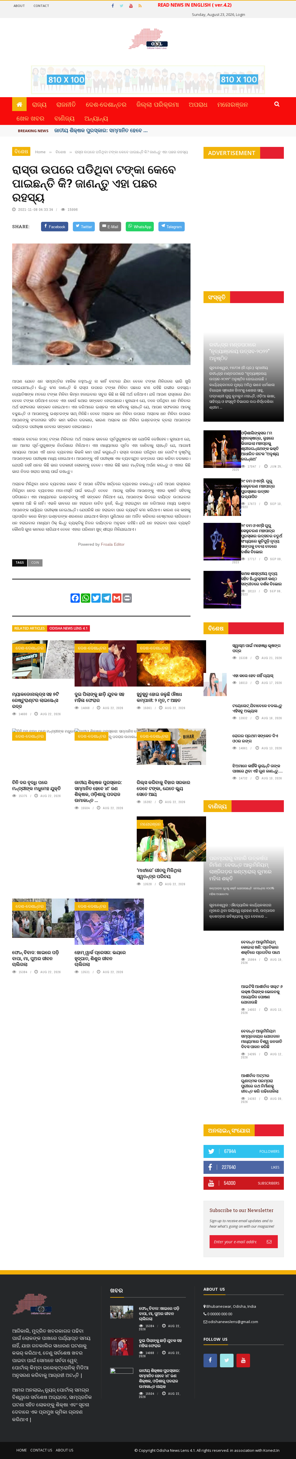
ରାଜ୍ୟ (39, 104)
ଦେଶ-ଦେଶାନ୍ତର (106, 104)
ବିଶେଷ (21, 151)
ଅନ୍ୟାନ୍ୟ (96, 118)
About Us (64, 1450)
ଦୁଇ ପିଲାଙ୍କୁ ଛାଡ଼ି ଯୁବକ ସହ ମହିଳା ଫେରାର (99, 697)
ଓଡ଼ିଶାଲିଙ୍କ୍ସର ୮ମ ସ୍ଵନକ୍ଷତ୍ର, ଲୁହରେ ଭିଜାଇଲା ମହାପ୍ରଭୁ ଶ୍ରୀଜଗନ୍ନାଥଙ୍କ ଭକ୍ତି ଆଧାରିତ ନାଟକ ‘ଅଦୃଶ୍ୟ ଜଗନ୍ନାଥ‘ (260, 446)
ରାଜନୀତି (66, 104)
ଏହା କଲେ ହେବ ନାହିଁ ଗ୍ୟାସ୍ (252, 675)
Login (240, 14)
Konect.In (271, 1450)
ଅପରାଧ (198, 104)
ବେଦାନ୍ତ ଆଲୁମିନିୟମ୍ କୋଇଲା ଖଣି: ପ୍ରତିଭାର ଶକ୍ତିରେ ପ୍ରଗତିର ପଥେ (260, 947)
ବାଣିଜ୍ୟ (64, 118)
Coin (35, 562)
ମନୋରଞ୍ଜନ (232, 104)
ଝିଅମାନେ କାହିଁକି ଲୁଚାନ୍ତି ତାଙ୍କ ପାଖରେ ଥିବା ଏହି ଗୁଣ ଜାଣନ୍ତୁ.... (257, 768)
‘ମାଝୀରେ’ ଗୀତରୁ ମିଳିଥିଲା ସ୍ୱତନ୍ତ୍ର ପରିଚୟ (159, 873)
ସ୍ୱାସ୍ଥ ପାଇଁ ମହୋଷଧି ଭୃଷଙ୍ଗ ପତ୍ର (256, 648)
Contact (41, 5)
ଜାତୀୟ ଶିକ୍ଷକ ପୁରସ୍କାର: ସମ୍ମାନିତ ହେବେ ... (101, 130)
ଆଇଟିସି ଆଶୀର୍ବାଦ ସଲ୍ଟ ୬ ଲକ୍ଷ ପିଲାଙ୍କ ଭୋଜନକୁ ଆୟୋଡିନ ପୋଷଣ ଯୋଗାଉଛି (262, 994)
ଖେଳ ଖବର (30, 118)
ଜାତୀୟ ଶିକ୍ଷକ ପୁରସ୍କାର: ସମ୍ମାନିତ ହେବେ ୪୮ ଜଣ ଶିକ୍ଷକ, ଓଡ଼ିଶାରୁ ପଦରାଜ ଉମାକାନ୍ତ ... (98, 791)
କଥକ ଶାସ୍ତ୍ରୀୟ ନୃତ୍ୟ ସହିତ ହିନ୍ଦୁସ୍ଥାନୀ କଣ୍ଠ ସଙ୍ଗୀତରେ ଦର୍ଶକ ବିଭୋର (261, 578)
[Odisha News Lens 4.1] (32, 1304)
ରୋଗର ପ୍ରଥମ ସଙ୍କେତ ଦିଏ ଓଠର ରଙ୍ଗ (255, 738)
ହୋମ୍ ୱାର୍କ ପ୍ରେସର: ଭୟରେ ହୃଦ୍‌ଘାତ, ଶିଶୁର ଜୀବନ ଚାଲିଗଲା (100, 958)
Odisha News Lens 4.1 (68, 628)
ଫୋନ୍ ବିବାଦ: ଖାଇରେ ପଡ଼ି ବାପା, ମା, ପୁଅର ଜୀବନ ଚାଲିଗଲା (35, 958)
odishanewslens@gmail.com (233, 1321)
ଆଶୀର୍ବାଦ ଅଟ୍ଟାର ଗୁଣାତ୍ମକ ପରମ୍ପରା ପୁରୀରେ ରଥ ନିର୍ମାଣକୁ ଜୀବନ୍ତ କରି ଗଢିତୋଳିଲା (259, 1083)
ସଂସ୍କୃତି (216, 297)
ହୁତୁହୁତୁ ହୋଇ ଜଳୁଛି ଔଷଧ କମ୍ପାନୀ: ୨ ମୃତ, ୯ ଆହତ (159, 697)
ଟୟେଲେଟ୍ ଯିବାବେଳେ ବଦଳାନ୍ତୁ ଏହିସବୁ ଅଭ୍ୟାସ (257, 708)
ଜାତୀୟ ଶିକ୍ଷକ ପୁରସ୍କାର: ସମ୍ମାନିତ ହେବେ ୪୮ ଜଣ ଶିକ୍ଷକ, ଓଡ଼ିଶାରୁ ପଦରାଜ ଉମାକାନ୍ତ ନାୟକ (159, 1378)
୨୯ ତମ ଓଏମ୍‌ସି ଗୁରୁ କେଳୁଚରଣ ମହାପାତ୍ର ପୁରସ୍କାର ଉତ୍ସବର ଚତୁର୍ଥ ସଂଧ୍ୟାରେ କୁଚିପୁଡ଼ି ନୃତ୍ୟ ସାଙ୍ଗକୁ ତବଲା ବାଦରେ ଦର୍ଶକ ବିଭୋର (261, 538)
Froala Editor (113, 544)
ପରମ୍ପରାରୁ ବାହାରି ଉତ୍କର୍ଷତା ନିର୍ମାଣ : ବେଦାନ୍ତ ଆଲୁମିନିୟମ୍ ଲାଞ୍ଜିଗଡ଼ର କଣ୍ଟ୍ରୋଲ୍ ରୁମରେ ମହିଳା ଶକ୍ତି (240, 868)
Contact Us (41, 1450)
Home (21, 1450)
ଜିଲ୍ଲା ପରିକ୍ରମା (157, 104)
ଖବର (116, 1290)
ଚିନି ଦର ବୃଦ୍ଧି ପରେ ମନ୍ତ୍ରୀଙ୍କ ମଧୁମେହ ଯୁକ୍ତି (36, 785)
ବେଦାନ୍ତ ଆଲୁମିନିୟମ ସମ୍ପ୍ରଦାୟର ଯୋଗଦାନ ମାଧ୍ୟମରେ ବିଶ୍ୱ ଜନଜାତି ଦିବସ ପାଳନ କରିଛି (261, 1038)
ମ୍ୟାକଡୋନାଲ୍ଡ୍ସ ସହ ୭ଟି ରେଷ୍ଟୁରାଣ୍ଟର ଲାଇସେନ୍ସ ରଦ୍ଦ (35, 700)
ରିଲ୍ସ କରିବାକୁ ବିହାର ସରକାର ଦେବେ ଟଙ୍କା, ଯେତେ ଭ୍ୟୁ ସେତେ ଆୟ (163, 788)
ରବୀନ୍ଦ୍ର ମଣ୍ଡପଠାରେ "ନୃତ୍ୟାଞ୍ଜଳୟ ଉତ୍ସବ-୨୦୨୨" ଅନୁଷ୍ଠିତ (239, 351)
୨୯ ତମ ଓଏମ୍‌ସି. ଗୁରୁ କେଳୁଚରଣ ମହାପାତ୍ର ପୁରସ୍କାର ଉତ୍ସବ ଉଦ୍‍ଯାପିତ (258, 488)
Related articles (29, 628)
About (19, 5)
